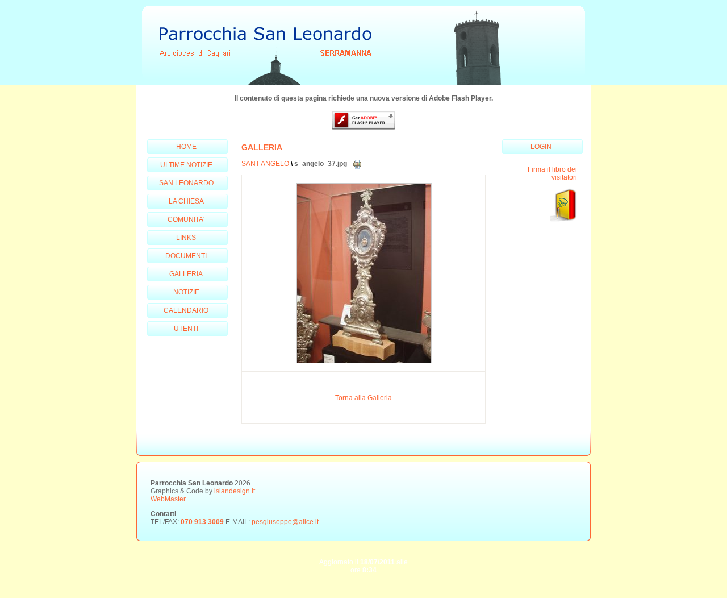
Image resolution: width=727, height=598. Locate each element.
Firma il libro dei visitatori (552, 173)
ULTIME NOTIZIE (186, 165)
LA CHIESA (186, 201)
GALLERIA (186, 274)
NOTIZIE (186, 292)
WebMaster (168, 499)
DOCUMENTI (186, 256)
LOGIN (540, 147)
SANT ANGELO (265, 164)
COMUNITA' (186, 219)
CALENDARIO (186, 310)
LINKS (186, 238)
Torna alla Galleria (363, 398)
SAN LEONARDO (186, 183)
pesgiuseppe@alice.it (285, 522)
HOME (186, 147)
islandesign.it (234, 491)
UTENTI (186, 329)
